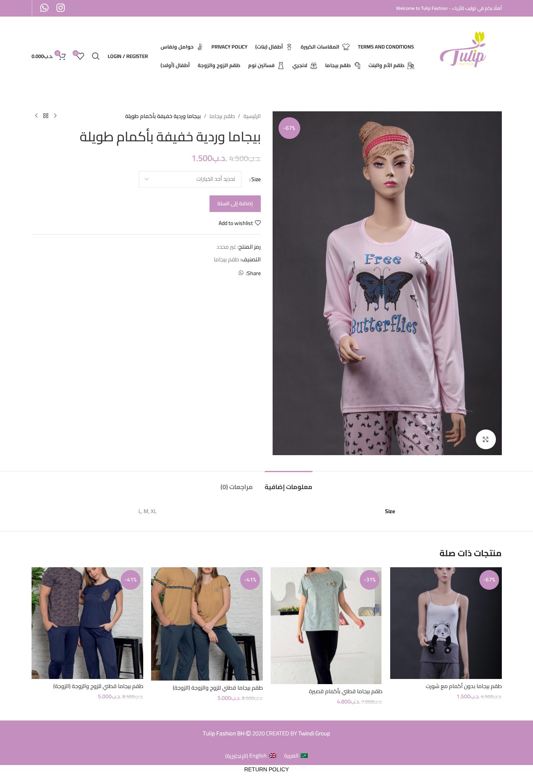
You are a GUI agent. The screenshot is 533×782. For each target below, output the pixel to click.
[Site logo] (464, 56)
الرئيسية (252, 116)
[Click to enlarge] (486, 439)
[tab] (288, 483)
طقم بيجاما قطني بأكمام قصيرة (345, 691)
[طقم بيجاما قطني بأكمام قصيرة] (326, 625)
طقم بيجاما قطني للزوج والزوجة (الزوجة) (218, 688)
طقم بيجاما (222, 116)
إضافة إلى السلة (235, 203)
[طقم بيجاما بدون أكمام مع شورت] (446, 623)
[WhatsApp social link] (241, 273)
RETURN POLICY (266, 769)
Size (256, 179)
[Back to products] (45, 116)
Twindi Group (314, 733)
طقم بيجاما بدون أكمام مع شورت (464, 686)
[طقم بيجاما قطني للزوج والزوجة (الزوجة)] (207, 624)
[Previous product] (55, 116)
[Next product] (36, 116)
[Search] (96, 56)
